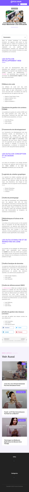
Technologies (14, 8)
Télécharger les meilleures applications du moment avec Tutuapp (13, 441)
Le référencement (6, 288)
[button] (18, 4)
